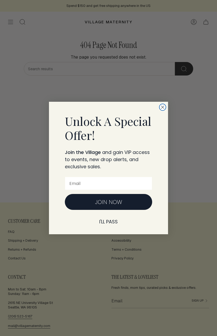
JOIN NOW (108, 202)
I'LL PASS (108, 221)
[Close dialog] (162, 107)
